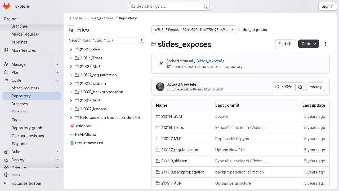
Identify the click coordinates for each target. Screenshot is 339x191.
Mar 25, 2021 (214, 89)
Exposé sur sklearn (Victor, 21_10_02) (240, 127)
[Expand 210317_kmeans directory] (71, 109)
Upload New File (182, 84)
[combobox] (106, 40)
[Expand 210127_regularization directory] (71, 75)
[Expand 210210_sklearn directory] (71, 83)
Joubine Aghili (178, 89)
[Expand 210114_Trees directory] (71, 58)
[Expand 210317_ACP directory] (71, 100)
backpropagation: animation (239, 172)
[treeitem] (107, 49)
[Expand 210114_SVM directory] (71, 49)
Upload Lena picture (233, 183)
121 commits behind (183, 66)
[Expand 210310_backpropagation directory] (71, 92)
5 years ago (314, 116)
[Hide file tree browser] (71, 29)
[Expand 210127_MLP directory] (71, 66)
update (221, 116)
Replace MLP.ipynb (232, 138)
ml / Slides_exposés (206, 61)
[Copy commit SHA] (300, 87)
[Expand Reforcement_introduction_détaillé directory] (71, 117)
